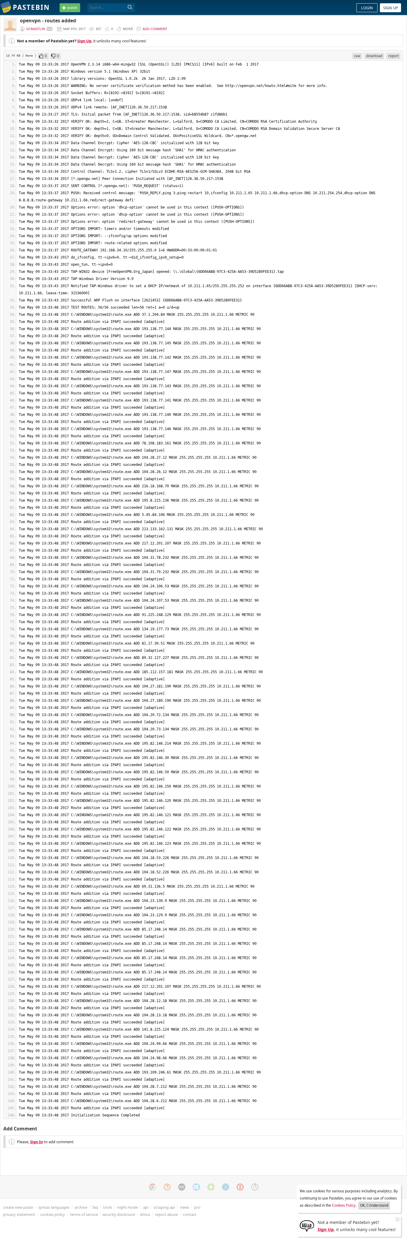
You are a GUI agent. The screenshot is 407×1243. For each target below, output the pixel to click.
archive (80, 1207)
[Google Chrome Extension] (152, 1187)
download (374, 55)
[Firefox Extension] (167, 1187)
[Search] (130, 7)
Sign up (390, 7)
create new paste (18, 1207)
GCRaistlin (35, 29)
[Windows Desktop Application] (196, 1187)
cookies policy (52, 1214)
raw (357, 55)
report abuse (166, 1214)
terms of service (84, 1214)
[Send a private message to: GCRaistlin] (49, 29)
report (393, 55)
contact (189, 1214)
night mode (127, 1207)
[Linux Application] (254, 1187)
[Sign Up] (307, 1225)
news (184, 1207)
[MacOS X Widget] (225, 1187)
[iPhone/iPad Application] (181, 1187)
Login (367, 7)
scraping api (164, 1207)
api (145, 1207)
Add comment (155, 29)
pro (197, 1207)
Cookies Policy (343, 1205)
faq (95, 1207)
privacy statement (19, 1214)
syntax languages (53, 1207)
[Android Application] (211, 1187)
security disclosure (118, 1214)
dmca (145, 1214)
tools (107, 1207)
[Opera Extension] (240, 1187)
